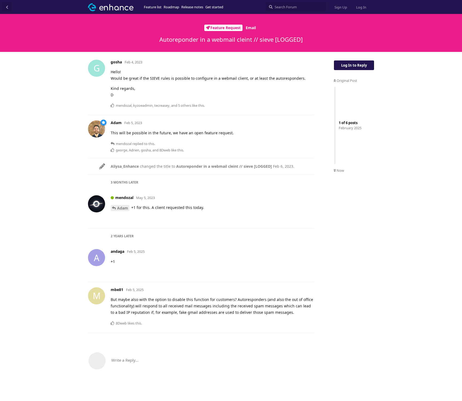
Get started (214, 7)
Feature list (152, 7)
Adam (122, 208)
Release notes (192, 7)
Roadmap (171, 7)
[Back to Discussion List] (7, 7)
